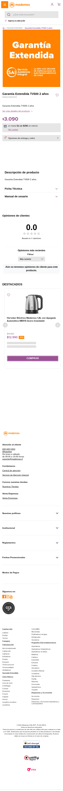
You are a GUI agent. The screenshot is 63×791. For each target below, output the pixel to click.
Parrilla (34, 679)
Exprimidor (35, 660)
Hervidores (35, 668)
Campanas (6, 680)
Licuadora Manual (38, 671)
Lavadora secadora (9, 702)
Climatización (8, 645)
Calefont (5, 633)
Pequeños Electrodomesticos (44, 643)
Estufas (5, 635)
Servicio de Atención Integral (15, 473)
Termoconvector (8, 665)
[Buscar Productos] (9, 14)
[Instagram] (7, 597)
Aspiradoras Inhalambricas (41, 649)
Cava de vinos (7, 683)
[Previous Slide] (5, 322)
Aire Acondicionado (9, 648)
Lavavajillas (36, 629)
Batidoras (35, 654)
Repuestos (35, 699)
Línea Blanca (7, 677)
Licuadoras (35, 673)
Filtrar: (30, 254)
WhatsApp (7, 450)
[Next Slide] (57, 322)
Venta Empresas (10, 496)
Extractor (5, 662)
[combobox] (31, 14)
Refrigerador (36, 637)
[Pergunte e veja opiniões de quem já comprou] (31, 100)
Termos (5, 638)
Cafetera (35, 657)
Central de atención (11, 469)
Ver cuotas (13, 129)
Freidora (35, 665)
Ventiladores (6, 670)
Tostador (35, 690)
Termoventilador (8, 667)
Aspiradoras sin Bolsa (39, 652)
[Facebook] (4, 597)
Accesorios (36, 696)
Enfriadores (6, 656)
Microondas (36, 632)
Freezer (5, 694)
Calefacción (7, 629)
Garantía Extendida (14, 28)
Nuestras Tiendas (10, 485)
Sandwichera (36, 687)
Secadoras (35, 640)
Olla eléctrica (36, 676)
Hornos (5, 699)
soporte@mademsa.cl (12, 457)
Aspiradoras (36, 646)
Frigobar (5, 697)
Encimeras (6, 691)
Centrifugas (6, 686)
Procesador (36, 684)
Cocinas (5, 688)
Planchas (35, 681)
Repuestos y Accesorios (42, 693)
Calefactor (6, 654)
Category (6, 641)
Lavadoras (6, 705)
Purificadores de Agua (39, 634)
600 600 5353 (8, 447)
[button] (4, 4)
